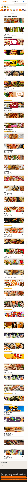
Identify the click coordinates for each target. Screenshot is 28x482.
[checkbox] (1, 10)
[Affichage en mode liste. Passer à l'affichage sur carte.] (26, 5)
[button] (4, 1)
